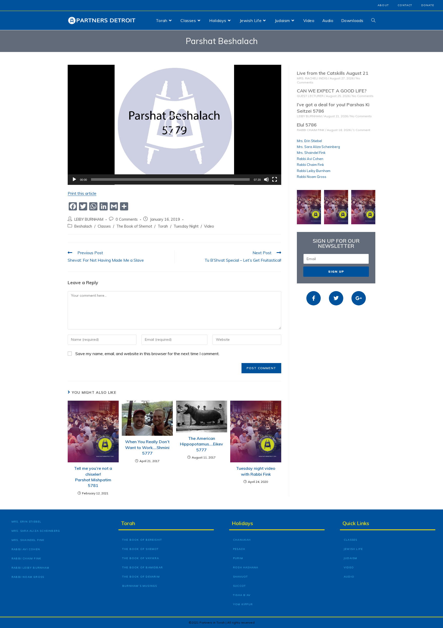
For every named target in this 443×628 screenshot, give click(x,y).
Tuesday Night (186, 226)
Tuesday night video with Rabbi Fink (255, 471)
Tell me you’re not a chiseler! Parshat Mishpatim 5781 (93, 477)
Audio (349, 576)
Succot (239, 586)
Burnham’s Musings (139, 586)
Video (209, 226)
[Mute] (266, 179)
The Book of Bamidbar (142, 567)
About (383, 5)
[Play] (74, 179)
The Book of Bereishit (142, 539)
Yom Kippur (243, 604)
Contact (405, 5)
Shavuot (240, 576)
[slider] (170, 179)
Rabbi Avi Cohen (310, 159)
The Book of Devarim (141, 576)
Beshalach (83, 226)
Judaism (350, 558)
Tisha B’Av (241, 595)
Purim (238, 558)
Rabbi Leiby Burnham (313, 171)
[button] (174, 124)
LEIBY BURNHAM (88, 219)
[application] (174, 125)
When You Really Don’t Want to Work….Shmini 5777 (147, 447)
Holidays (242, 523)
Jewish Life (353, 549)
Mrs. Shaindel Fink (311, 153)
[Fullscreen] (274, 179)
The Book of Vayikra (140, 558)
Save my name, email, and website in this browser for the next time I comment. (147, 353)
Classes (104, 226)
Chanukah (242, 539)
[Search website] (373, 20)
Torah (163, 226)
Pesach (239, 549)
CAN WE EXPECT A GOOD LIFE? (332, 91)
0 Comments (127, 219)
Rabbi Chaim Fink (310, 165)
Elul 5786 (307, 125)
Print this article (82, 193)
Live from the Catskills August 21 (332, 73)
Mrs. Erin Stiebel (309, 141)
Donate (427, 5)
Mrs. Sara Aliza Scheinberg (318, 147)
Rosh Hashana (245, 567)
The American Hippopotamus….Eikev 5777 (201, 444)
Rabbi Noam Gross (311, 177)
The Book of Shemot (134, 226)
